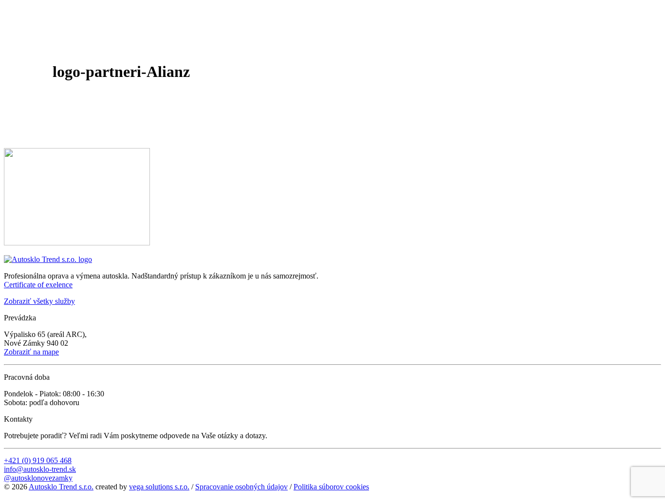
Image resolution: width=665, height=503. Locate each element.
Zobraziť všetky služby (39, 301)
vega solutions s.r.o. (159, 487)
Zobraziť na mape (31, 352)
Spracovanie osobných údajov (241, 487)
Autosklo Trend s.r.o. (61, 487)
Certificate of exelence (38, 284)
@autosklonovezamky (38, 478)
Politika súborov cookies (331, 487)
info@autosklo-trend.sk (40, 469)
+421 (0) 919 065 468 (38, 460)
